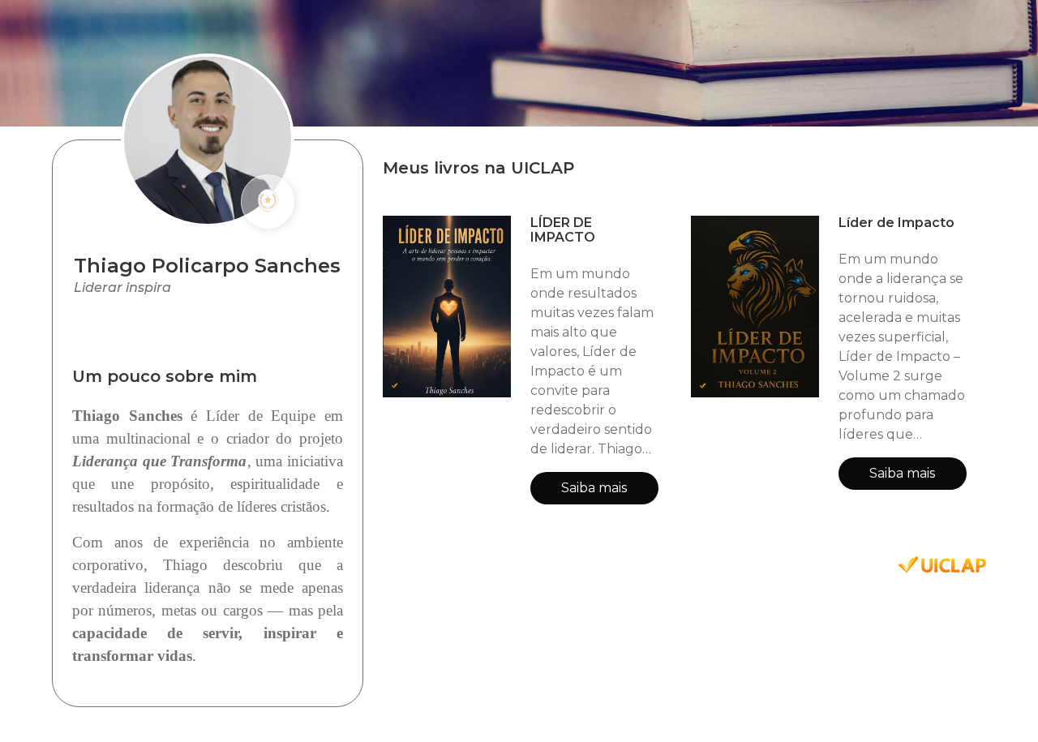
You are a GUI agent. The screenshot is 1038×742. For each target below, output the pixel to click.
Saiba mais (594, 487)
